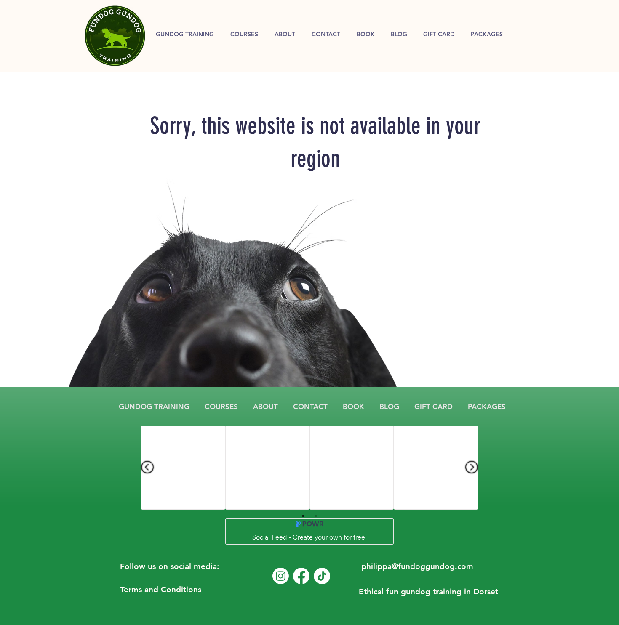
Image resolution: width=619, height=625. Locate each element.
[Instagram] (280, 576)
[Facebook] (301, 576)
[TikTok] (322, 576)
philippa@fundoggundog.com (417, 566)
